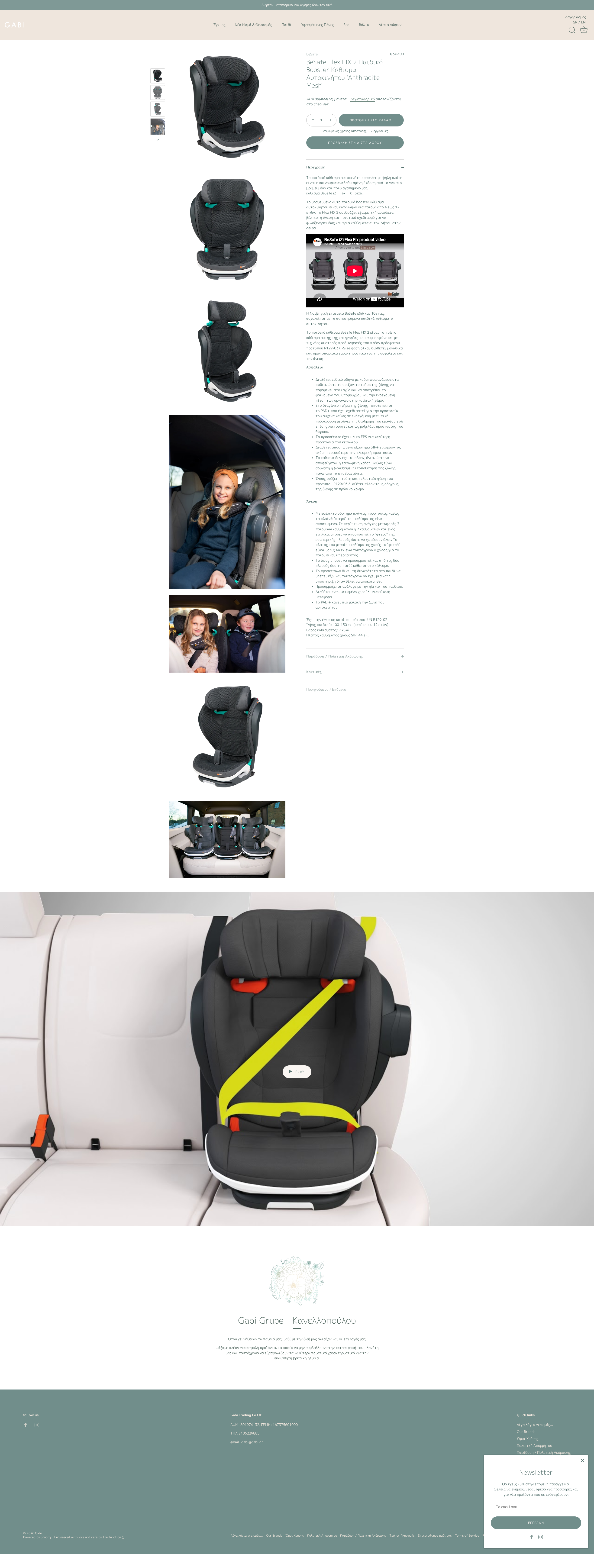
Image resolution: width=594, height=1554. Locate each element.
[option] (157, 76)
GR (575, 22)
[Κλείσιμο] (582, 1460)
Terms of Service (467, 1535)
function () (116, 1537)
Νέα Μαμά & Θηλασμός (253, 24)
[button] (355, 142)
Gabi (38, 1533)
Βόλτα (364, 24)
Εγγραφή (536, 1523)
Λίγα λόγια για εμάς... (535, 1424)
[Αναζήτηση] (572, 30)
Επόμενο (339, 689)
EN (583, 22)
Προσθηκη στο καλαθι (371, 120)
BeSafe (312, 54)
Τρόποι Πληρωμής (402, 1535)
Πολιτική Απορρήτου (534, 1445)
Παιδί (287, 24)
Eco (346, 24)
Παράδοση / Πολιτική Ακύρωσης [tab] (334, 656)
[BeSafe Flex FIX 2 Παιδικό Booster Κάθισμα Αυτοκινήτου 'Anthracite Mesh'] (157, 75)
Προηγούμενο (317, 689)
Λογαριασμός (575, 17)
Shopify (46, 1537)
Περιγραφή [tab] (315, 167)
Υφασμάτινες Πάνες (317, 24)
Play (299, 1072)
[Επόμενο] (158, 140)
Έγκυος (219, 24)
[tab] (355, 411)
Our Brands (526, 1431)
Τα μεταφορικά (362, 99)
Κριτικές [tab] (314, 671)
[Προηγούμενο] (158, 62)
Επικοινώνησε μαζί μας (435, 1535)
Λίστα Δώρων (390, 24)
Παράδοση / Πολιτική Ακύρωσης (544, 1452)
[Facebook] (531, 1536)
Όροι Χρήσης (528, 1438)
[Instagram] (540, 1536)
